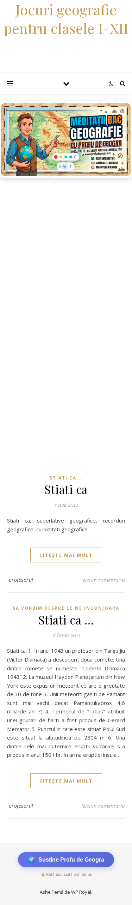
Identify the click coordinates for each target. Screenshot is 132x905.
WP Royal (81, 892)
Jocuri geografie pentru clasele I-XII (66, 18)
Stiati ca (66, 489)
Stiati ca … (66, 619)
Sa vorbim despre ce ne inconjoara (66, 608)
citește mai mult (66, 555)
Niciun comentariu (103, 580)
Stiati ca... (66, 478)
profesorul (21, 580)
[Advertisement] (66, 251)
